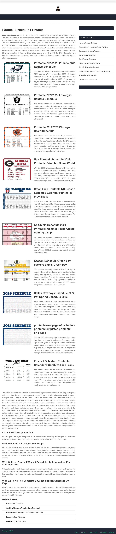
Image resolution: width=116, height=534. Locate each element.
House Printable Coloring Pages (89, 63)
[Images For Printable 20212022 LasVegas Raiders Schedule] (17, 104)
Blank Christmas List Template (89, 67)
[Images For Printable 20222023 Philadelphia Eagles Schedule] (17, 72)
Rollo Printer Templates (14, 504)
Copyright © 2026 (7, 531)
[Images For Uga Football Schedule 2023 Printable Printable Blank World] (17, 169)
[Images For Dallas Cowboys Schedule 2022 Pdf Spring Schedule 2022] (17, 302)
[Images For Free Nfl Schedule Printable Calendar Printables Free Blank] (17, 370)
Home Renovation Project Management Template (24, 512)
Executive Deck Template (15, 517)
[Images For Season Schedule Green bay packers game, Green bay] (17, 270)
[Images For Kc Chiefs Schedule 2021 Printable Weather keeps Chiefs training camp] (17, 234)
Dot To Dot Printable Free (87, 55)
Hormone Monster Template (88, 43)
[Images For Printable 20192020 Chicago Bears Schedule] (17, 136)
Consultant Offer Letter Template (89, 51)
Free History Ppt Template (15, 521)
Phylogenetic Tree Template (88, 79)
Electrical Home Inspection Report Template (93, 47)
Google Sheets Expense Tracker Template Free (94, 71)
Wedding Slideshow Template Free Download (23, 508)
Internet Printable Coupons (87, 75)
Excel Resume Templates (87, 59)
